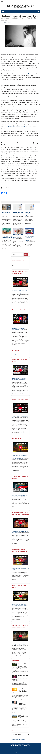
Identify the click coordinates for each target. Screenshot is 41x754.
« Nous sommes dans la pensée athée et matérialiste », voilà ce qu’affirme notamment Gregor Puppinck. (19, 328)
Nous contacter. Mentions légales (18, 739)
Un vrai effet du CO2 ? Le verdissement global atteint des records (23, 665)
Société (34, 747)
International (7, 747)
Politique (31, 747)
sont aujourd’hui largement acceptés (16, 126)
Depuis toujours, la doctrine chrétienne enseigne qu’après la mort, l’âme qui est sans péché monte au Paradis (19, 457)
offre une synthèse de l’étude (21, 73)
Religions (18, 747)
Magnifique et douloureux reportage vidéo (20, 644)
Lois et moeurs (13, 747)
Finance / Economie (25, 747)
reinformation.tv (20, 5)
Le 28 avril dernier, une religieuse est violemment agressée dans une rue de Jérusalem (19, 379)
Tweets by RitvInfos (16, 354)
